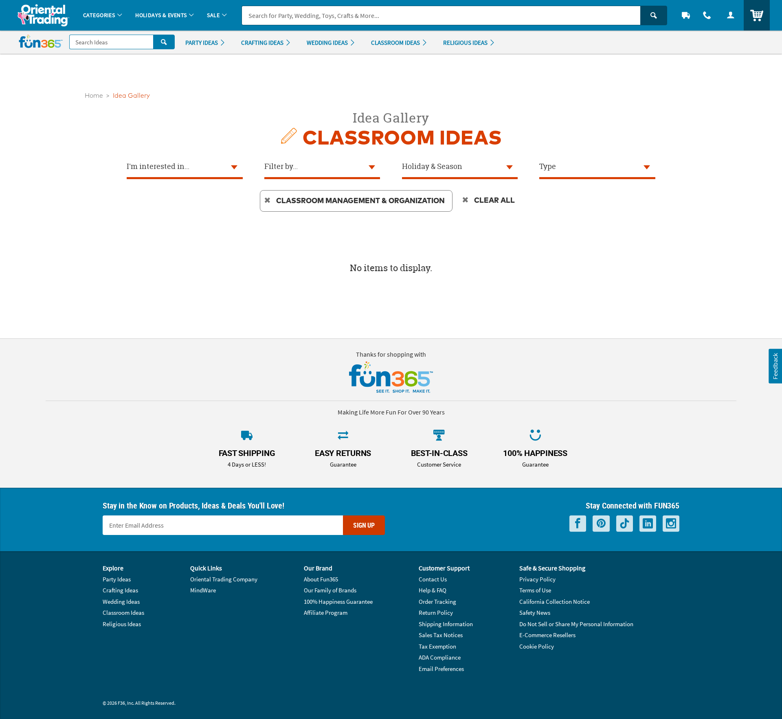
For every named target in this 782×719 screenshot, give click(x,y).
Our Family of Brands (330, 590)
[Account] (731, 15)
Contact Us (433, 579)
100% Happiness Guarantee (338, 601)
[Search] (653, 15)
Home (94, 96)
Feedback (775, 366)
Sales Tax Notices (441, 635)
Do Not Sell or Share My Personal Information (576, 624)
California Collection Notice (554, 601)
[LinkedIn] (647, 523)
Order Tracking (437, 601)
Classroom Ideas (123, 612)
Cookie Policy (536, 646)
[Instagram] (671, 523)
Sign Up (364, 525)
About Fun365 (321, 579)
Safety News (534, 612)
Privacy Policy (537, 579)
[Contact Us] (707, 15)
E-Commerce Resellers (547, 635)
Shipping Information (446, 624)
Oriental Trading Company (223, 579)
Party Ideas (117, 579)
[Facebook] (577, 523)
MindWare (203, 590)
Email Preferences (441, 669)
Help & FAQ (432, 590)
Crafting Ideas (120, 590)
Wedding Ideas (121, 601)
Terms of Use (535, 590)
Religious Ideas (122, 624)
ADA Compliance (440, 657)
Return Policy (436, 612)
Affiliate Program (325, 612)
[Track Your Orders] (685, 15)
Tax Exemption (437, 646)
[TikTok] (624, 523)
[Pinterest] (601, 523)
